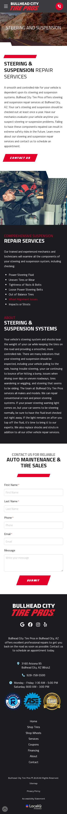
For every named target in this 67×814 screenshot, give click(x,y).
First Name (11, 485)
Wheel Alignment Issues (23, 299)
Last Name (11, 501)
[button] (6, 6)
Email (8, 534)
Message (9, 550)
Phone (8, 517)
